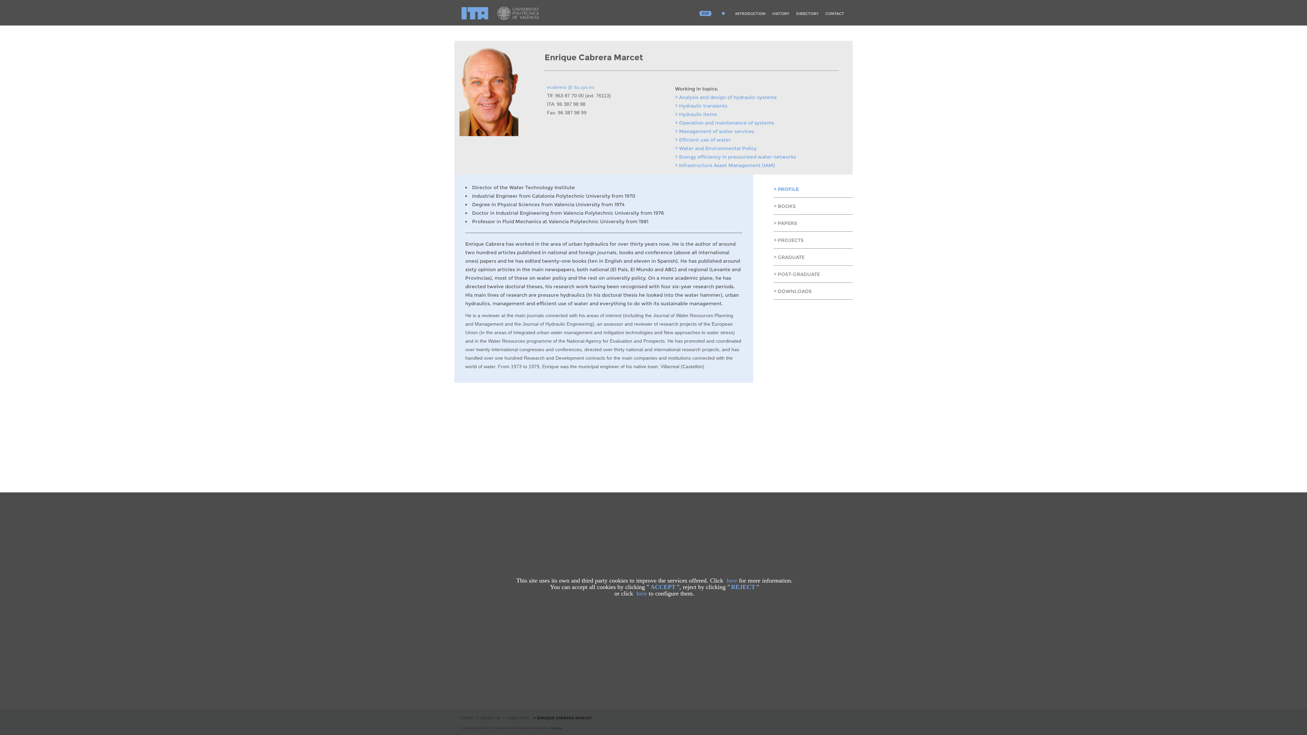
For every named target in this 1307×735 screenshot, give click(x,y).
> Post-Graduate (797, 274)
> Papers (785, 223)
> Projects (789, 240)
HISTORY (780, 13)
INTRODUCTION (750, 13)
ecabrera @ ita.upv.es (570, 87)
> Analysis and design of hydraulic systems (726, 97)
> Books (785, 206)
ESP (705, 13)
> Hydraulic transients (701, 106)
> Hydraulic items (696, 114)
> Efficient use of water (703, 140)
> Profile (786, 189)
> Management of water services (714, 131)
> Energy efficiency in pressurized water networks (735, 157)
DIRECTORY (807, 13)
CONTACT (834, 13)
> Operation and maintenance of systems (724, 123)
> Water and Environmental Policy (716, 148)
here (732, 580)
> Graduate (789, 257)
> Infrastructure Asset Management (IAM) (725, 165)
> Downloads (793, 291)
